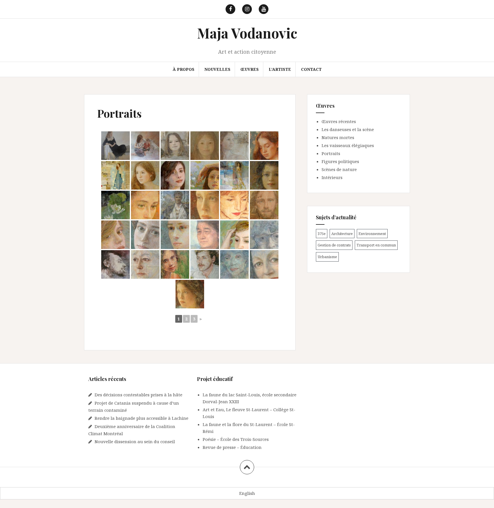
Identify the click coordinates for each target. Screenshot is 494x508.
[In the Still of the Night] (264, 145)
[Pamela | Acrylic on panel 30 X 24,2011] (234, 175)
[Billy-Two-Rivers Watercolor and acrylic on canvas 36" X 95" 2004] (204, 234)
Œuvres (249, 69)
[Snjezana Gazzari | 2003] (234, 205)
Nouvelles (217, 69)
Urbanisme (327, 256)
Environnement (372, 233)
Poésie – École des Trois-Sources (236, 439)
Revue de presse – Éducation (232, 447)
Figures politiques (340, 161)
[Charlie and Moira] (175, 205)
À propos (183, 69)
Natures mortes (338, 137)
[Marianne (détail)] (145, 175)
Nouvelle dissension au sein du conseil (135, 441)
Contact (311, 69)
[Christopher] (264, 205)
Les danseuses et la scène (348, 129)
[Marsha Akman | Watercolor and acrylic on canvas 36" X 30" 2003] (264, 234)
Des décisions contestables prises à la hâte (138, 394)
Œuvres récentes (339, 121)
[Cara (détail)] (234, 234)
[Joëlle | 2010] (115, 234)
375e (322, 233)
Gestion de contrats (334, 245)
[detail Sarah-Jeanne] (204, 205)
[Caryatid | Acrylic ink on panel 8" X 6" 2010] (204, 175)
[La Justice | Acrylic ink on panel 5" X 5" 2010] (145, 205)
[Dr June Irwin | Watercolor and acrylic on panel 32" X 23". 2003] (264, 264)
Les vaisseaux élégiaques (348, 145)
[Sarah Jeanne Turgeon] (190, 294)
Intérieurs (332, 177)
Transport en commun (376, 245)
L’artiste (280, 69)
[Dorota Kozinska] (145, 264)
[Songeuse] (175, 234)
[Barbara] (234, 264)
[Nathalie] (145, 145)
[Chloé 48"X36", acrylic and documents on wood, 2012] (175, 145)
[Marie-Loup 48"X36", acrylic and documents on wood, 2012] (204, 145)
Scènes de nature (339, 169)
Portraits (331, 153)
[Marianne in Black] (115, 145)
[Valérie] (175, 264)
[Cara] (115, 205)
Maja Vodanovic (247, 33)
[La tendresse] (145, 234)
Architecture (342, 233)
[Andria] (175, 175)
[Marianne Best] (115, 175)
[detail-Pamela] (264, 175)
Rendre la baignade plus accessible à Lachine (141, 418)
